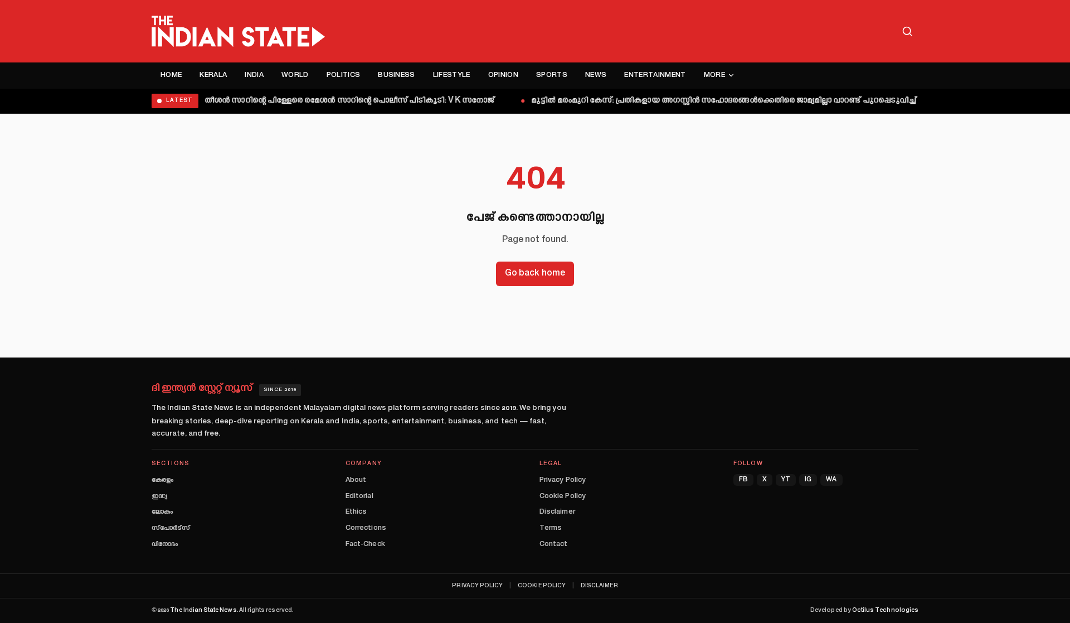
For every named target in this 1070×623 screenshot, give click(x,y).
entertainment (654, 75)
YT (785, 480)
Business (396, 75)
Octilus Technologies (885, 610)
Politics (344, 75)
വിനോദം (165, 544)
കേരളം (162, 480)
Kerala (213, 75)
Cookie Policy (562, 496)
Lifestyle (451, 75)
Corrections (366, 528)
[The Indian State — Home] (238, 31)
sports (551, 75)
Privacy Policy (562, 480)
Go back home (535, 273)
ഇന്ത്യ (159, 496)
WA (831, 480)
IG (808, 480)
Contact (553, 544)
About (356, 480)
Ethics (356, 512)
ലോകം (162, 512)
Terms (550, 528)
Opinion (503, 75)
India (254, 75)
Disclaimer (557, 512)
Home (171, 75)
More (714, 75)
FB (743, 480)
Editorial (359, 496)
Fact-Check (365, 544)
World (295, 75)
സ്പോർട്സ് (171, 528)
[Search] (907, 31)
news (595, 75)
